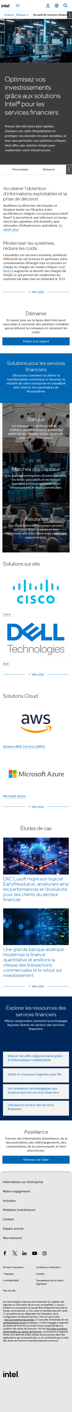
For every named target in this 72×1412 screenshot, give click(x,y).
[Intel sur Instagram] (44, 1254)
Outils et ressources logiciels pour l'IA (34, 1074)
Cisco (7, 614)
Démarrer (49, 169)
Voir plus (38, 292)
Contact (8, 1219)
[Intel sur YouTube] (34, 1254)
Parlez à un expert (36, 341)
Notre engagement (16, 1191)
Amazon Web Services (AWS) (24, 747)
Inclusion (9, 1201)
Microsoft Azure (14, 796)
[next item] (69, 15)
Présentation (20, 169)
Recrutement (12, 1238)
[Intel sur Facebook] (4, 1254)
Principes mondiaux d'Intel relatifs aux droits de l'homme (35, 1330)
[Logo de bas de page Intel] (11, 1374)
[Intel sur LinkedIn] (24, 1254)
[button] (36, 234)
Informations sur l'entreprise (23, 1182)
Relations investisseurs (19, 1210)
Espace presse (13, 1229)
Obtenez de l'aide (36, 1160)
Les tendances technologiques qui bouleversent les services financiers (33, 1091)
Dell (6, 664)
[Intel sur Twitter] (14, 1254)
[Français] (57, 5)
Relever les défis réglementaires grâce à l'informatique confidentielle (35, 1058)
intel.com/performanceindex (19, 1319)
